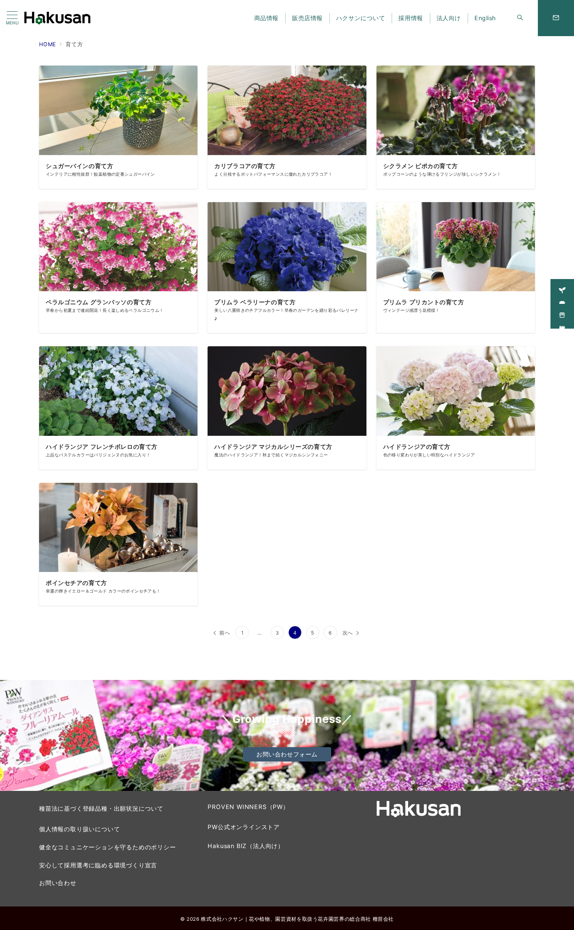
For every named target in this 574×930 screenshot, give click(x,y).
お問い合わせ (57, 882)
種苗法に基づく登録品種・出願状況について (101, 808)
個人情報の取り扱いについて (79, 829)
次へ (347, 633)
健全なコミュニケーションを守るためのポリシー (107, 847)
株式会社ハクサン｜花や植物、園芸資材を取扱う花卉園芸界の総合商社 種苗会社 (297, 919)
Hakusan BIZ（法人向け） (246, 845)
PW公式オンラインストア (244, 826)
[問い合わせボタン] (556, 18)
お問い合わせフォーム (287, 754)
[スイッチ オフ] (520, 18)
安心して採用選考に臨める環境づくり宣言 (98, 865)
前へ (224, 633)
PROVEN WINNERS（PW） (248, 806)
